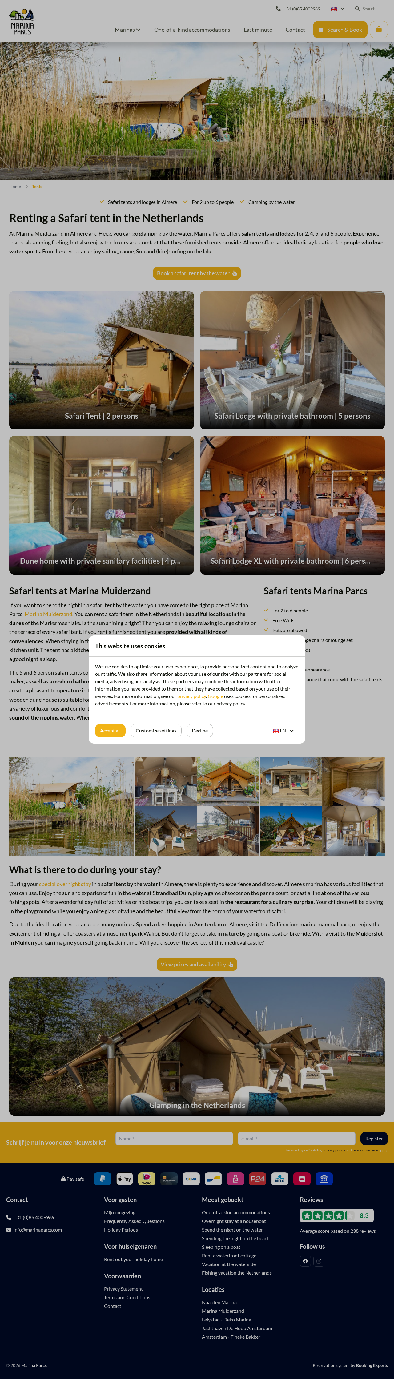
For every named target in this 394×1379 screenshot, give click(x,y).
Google (215, 696)
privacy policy (191, 696)
